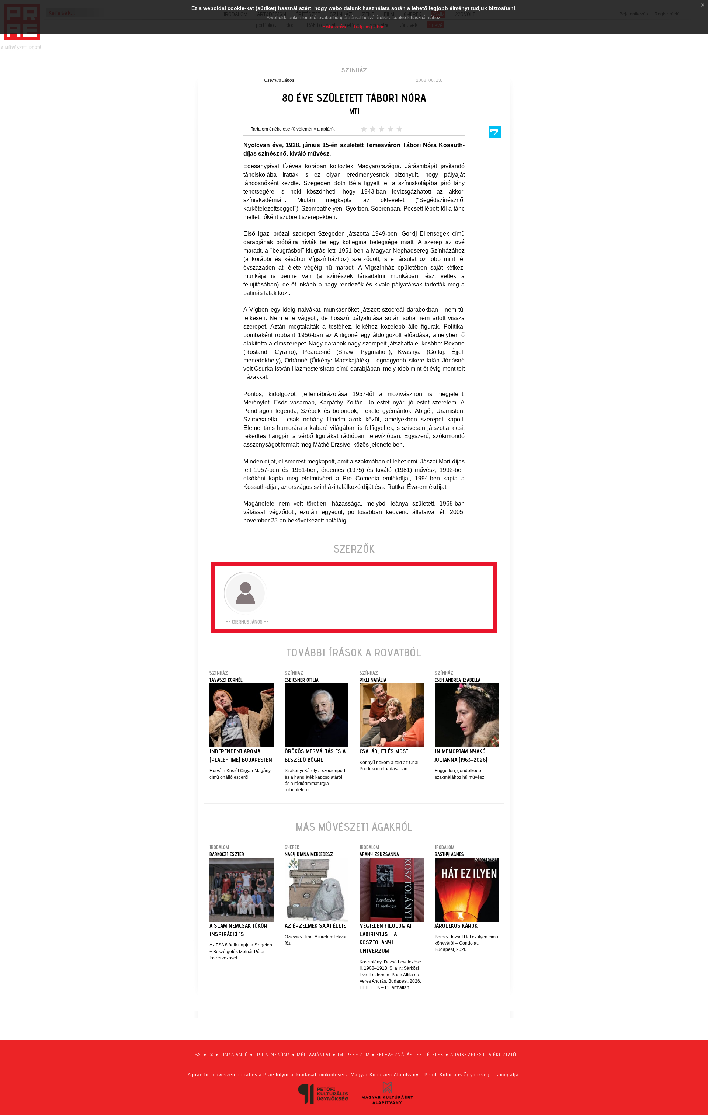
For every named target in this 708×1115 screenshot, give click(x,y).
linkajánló (234, 1054)
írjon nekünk (272, 1054)
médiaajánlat (314, 1054)
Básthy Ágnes (449, 854)
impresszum (353, 1054)
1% (211, 1054)
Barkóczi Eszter (226, 854)
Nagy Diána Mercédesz (309, 854)
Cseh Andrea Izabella (457, 680)
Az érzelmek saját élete (315, 925)
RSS (197, 1054)
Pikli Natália (373, 680)
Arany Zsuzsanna (379, 854)
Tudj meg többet (369, 26)
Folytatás (334, 26)
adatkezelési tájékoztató (483, 1054)
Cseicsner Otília (302, 680)
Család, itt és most (384, 751)
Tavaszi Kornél (225, 680)
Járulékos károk (456, 925)
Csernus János (279, 80)
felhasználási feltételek (410, 1054)
